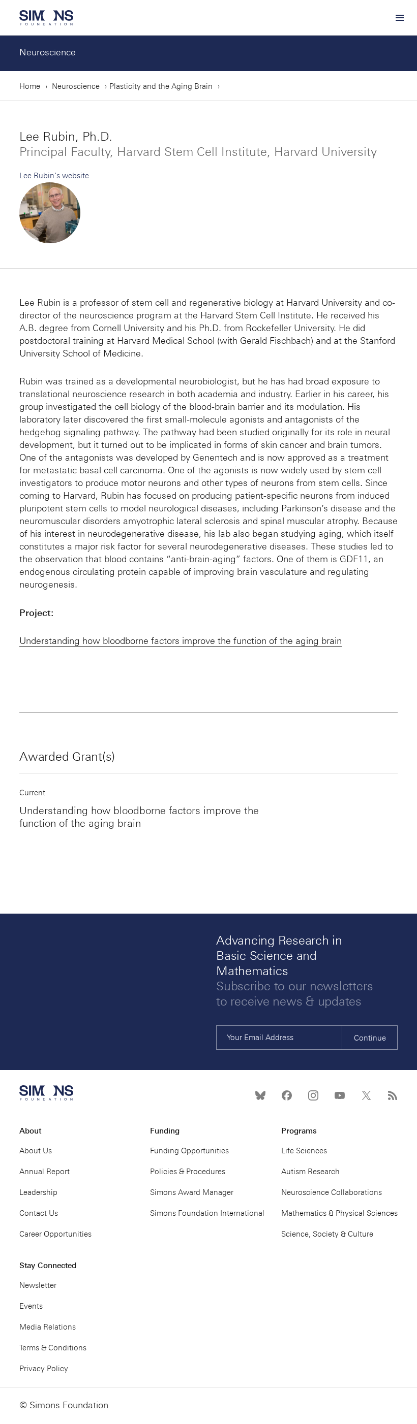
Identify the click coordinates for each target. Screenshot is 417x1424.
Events (31, 1306)
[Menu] (399, 18)
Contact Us (38, 1213)
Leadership (38, 1192)
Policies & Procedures (187, 1171)
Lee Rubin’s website (54, 175)
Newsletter (37, 1285)
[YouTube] (340, 1095)
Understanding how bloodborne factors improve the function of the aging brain (180, 640)
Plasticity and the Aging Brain (161, 86)
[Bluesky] (260, 1095)
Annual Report (44, 1171)
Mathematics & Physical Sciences (339, 1213)
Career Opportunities (55, 1234)
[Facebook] (287, 1095)
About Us (35, 1150)
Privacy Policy (43, 1368)
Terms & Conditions (52, 1347)
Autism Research (310, 1171)
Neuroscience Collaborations (331, 1192)
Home (29, 86)
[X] (366, 1095)
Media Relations (47, 1327)
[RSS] (393, 1095)
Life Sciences (304, 1150)
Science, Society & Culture (327, 1234)
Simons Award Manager (191, 1192)
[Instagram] (313, 1095)
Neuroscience (47, 52)
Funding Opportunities (189, 1150)
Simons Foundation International (207, 1213)
